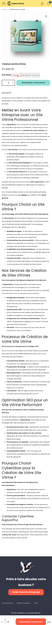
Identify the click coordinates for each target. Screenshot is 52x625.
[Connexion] (42, 3)
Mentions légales (23, 603)
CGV (36, 603)
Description (6, 93)
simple (6, 622)
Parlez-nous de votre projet (26, 592)
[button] (4, 82)
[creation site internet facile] (26, 36)
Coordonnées (7, 603)
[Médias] (46, 16)
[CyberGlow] (16, 3)
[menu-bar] (4, 3)
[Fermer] (49, 621)
